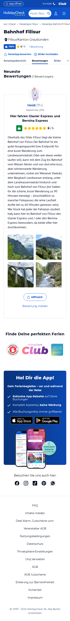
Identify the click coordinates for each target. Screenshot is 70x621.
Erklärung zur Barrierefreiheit (35, 582)
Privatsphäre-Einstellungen (35, 551)
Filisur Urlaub (8, 24)
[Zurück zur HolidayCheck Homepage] (14, 13)
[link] (56, 13)
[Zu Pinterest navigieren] (44, 483)
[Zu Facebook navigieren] (17, 483)
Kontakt (47, 3)
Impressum (35, 597)
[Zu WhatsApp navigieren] (53, 483)
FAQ (35, 505)
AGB (35, 567)
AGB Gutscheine (35, 574)
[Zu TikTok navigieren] (35, 483)
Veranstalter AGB (35, 528)
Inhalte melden (35, 513)
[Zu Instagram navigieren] (26, 483)
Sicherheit (35, 590)
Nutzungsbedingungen (35, 536)
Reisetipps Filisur (28, 24)
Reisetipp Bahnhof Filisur (56, 24)
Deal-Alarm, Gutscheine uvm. (35, 521)
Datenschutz (35, 544)
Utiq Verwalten (35, 559)
